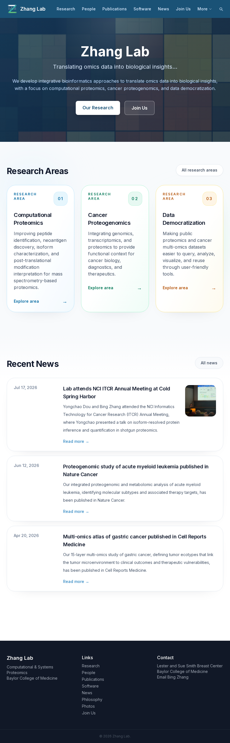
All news (209, 362)
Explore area (26, 301)
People (89, 8)
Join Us (183, 8)
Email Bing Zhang (172, 677)
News (163, 8)
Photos (88, 706)
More (202, 8)
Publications (114, 8)
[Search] (221, 9)
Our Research (97, 107)
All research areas (199, 170)
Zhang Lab (32, 9)
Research (66, 8)
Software (142, 8)
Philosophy (92, 699)
